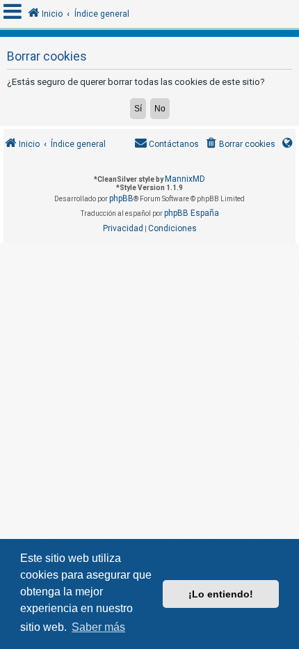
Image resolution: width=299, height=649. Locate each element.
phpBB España (191, 213)
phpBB (121, 198)
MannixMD (185, 179)
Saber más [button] (98, 627)
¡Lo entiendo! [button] (220, 594)
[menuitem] (239, 144)
